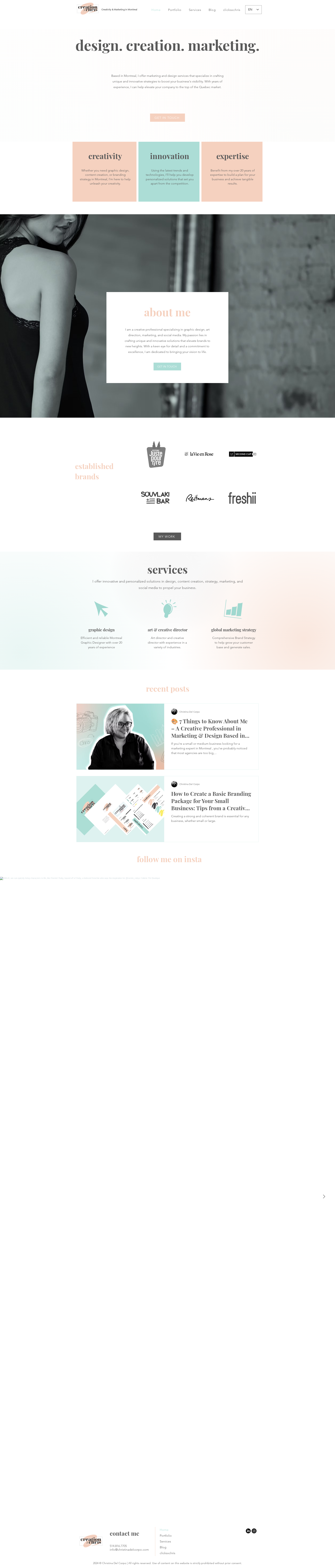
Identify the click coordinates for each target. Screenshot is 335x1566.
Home (164, 1530)
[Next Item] (324, 1196)
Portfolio (166, 1535)
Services (165, 1541)
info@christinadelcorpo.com (129, 1549)
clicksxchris (167, 1553)
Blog (163, 1547)
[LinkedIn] (248, 1530)
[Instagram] (254, 1530)
